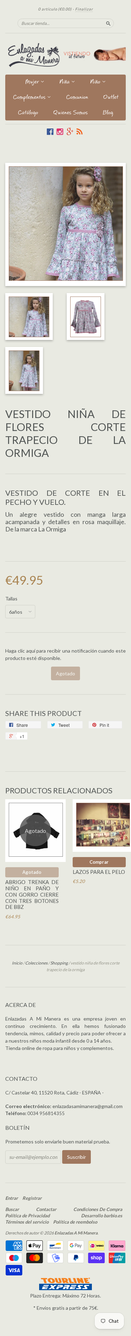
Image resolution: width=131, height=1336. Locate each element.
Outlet (110, 98)
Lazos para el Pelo (99, 872)
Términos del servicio (27, 1222)
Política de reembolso (75, 1222)
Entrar (11, 1198)
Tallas (11, 599)
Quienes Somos (70, 113)
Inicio (17, 963)
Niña (65, 82)
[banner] (65, 54)
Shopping (59, 963)
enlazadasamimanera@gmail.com (87, 1106)
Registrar (32, 1198)
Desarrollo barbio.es (101, 1215)
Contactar (46, 1209)
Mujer (33, 82)
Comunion (77, 98)
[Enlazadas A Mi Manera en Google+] (69, 131)
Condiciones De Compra (97, 1209)
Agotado (31, 872)
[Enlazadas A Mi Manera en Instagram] (60, 131)
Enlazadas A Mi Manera (75, 1233)
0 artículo (55, 9)
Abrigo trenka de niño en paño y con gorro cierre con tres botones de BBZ (32, 894)
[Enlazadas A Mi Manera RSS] (79, 131)
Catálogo (28, 113)
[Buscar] (108, 23)
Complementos (30, 98)
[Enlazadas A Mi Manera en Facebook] (50, 131)
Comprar (99, 862)
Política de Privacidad (27, 1215)
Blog (108, 113)
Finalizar (84, 9)
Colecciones (36, 963)
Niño (96, 82)
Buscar (12, 1209)
